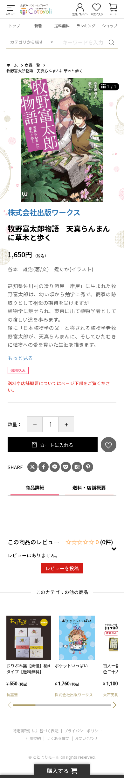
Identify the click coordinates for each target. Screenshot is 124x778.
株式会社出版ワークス (44, 212)
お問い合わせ (86, 738)
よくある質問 (57, 738)
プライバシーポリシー (83, 730)
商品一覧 (32, 65)
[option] (62, 140)
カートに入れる (56, 444)
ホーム (12, 65)
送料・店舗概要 (89, 487)
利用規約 (33, 738)
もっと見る (20, 357)
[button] (114, 705)
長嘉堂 (12, 694)
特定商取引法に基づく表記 (36, 730)
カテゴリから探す (26, 42)
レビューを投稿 (62, 568)
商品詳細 (35, 487)
